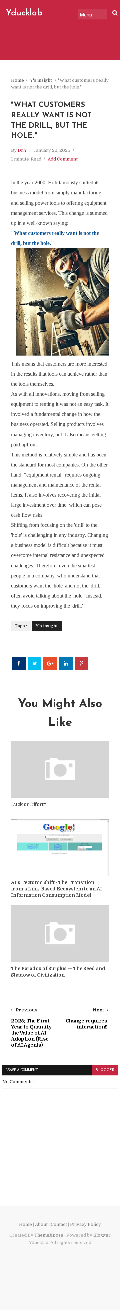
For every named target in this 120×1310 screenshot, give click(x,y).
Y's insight (41, 80)
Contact (59, 1224)
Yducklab (24, 13)
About (41, 1224)
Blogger (102, 1235)
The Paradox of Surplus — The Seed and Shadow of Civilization (58, 972)
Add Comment (63, 159)
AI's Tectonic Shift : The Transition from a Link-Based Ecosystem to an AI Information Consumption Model (56, 889)
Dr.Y (22, 150)
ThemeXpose (48, 1235)
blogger (105, 1070)
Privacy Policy (85, 1224)
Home (17, 80)
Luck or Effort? (28, 804)
